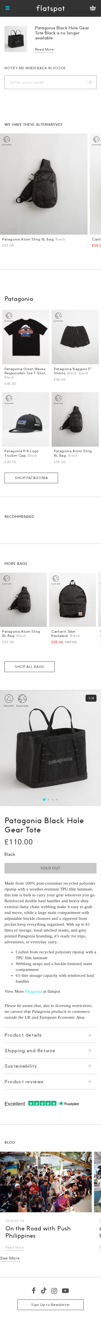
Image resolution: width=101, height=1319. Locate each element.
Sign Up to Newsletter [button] (50, 1305)
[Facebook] (34, 1290)
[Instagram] (54, 1290)
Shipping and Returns (30, 1050)
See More (10, 1258)
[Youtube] (65, 1290)
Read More (44, 49)
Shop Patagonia (31, 478)
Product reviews (24, 1081)
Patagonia (33, 991)
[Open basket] (93, 8)
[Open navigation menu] (7, 8)
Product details (23, 1035)
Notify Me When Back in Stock (35, 68)
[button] (44, 799)
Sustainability (20, 1066)
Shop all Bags (29, 667)
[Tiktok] (44, 1290)
